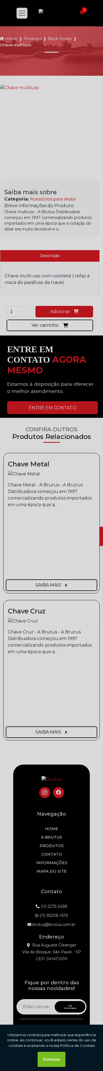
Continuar (51, 1059)
